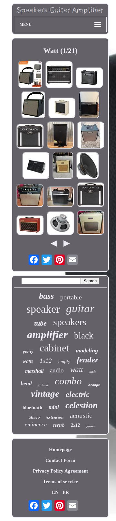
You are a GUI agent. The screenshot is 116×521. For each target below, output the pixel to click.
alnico (34, 417)
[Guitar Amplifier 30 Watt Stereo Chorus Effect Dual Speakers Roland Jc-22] (58, 75)
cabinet (54, 348)
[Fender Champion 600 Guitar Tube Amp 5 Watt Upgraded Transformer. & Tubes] (63, 166)
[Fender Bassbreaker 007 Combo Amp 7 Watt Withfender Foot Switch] (60, 197)
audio (57, 370)
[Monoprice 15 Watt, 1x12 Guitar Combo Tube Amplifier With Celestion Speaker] (61, 108)
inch (92, 371)
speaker (43, 309)
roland (43, 385)
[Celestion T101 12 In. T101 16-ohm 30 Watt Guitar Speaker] (60, 223)
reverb (58, 425)
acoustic (81, 416)
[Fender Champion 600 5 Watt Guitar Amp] (90, 223)
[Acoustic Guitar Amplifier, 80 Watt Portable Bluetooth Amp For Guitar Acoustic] (35, 166)
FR (66, 492)
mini (54, 407)
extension (54, 417)
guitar (80, 308)
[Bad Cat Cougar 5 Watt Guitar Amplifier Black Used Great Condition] (29, 196)
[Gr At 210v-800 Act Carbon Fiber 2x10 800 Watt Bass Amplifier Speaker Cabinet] (60, 135)
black (83, 335)
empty (64, 361)
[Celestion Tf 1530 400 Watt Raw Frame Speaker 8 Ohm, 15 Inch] (87, 166)
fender (87, 359)
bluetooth (32, 407)
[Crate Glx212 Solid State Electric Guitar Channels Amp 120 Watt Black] (89, 105)
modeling (87, 350)
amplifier (47, 334)
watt (76, 370)
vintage (45, 393)
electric (78, 394)
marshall (34, 371)
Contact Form (60, 460)
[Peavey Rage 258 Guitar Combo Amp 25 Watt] (29, 137)
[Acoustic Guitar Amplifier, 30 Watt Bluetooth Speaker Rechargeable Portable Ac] (30, 75)
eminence (36, 424)
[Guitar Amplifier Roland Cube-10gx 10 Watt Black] (89, 78)
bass (46, 296)
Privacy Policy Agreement (60, 471)
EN (55, 492)
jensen (91, 426)
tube (40, 323)
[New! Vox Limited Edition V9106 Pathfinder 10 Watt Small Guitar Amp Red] (29, 225)
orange (94, 385)
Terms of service (60, 481)
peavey (28, 351)
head (26, 383)
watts (28, 361)
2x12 (75, 425)
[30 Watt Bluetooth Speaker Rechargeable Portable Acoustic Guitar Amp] (33, 105)
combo (68, 381)
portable (71, 297)
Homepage (60, 449)
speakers (69, 322)
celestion (81, 405)
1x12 (46, 360)
